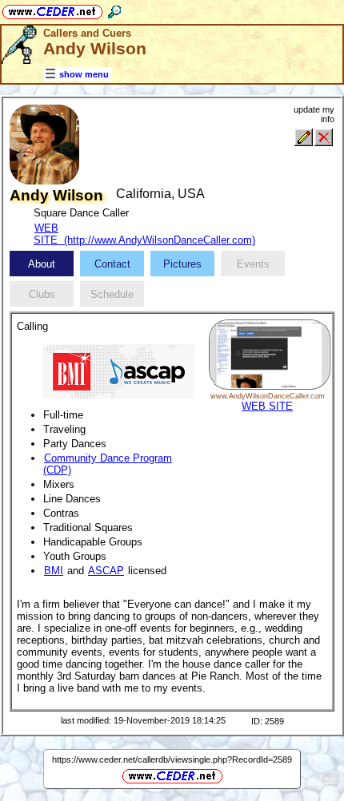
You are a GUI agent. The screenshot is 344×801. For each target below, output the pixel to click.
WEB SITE (267, 406)
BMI (53, 571)
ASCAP (106, 571)
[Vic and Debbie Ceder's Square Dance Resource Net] (52, 9)
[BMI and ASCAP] (118, 370)
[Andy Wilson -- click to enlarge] (44, 181)
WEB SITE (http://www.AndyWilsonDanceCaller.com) (144, 234)
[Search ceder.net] (114, 9)
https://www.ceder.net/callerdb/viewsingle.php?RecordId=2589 (172, 759)
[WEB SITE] (269, 386)
